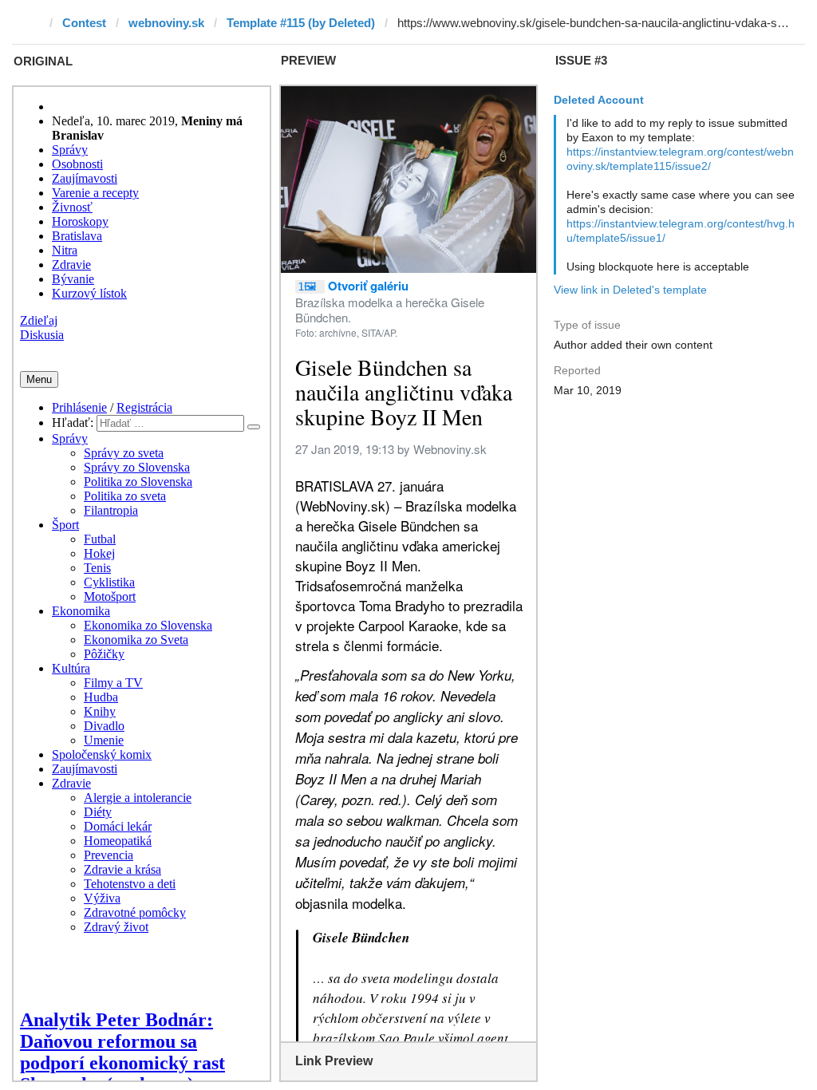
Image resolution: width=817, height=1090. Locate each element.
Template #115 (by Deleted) (301, 23)
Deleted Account (599, 99)
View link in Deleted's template (630, 289)
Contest (84, 23)
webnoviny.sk (166, 23)
